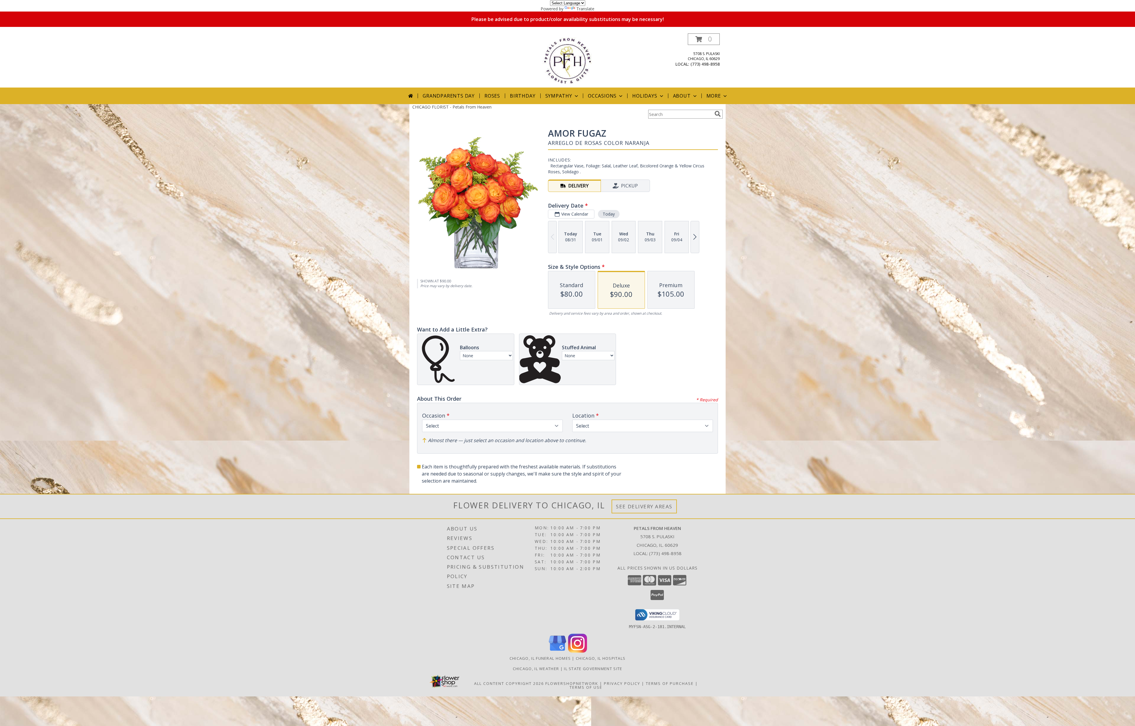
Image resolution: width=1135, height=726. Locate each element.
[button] (704, 39)
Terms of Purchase (670, 683)
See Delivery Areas (644, 506)
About (682, 96)
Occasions (602, 96)
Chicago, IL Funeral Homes (540, 658)
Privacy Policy (622, 683)
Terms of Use (586, 687)
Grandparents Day (449, 96)
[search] (717, 114)
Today (609, 214)
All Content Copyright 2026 (509, 683)
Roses (492, 96)
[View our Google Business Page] (557, 651)
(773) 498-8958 (705, 64)
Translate (585, 9)
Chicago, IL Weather (536, 668)
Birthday (522, 96)
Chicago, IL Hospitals (600, 658)
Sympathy (558, 96)
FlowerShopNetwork (571, 683)
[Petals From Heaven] (567, 60)
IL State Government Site (593, 668)
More (713, 96)
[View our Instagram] (577, 651)
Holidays (644, 96)
